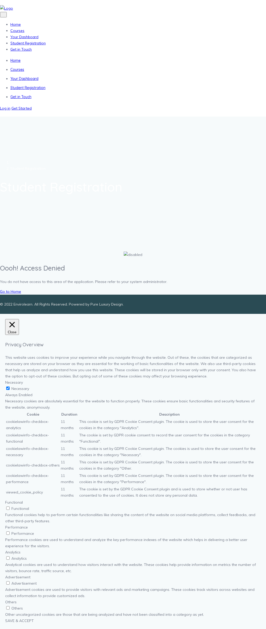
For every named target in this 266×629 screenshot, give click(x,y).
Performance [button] (16, 527)
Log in (5, 108)
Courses (17, 30)
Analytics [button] (13, 552)
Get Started (21, 108)
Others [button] (11, 602)
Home (15, 24)
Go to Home (10, 291)
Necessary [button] (14, 382)
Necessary (20, 388)
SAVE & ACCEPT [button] (19, 620)
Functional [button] (14, 502)
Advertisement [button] (17, 577)
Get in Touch (21, 49)
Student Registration (28, 43)
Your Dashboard (24, 37)
